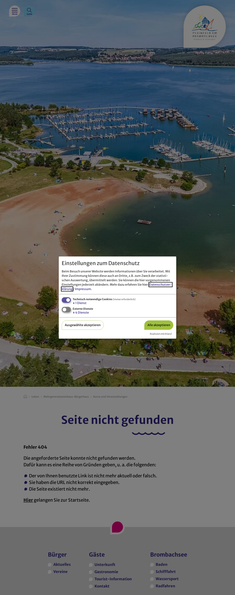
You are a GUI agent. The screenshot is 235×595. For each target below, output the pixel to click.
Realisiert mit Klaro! (161, 333)
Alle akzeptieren (158, 325)
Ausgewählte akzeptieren (83, 325)
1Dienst (79, 303)
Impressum (83, 289)
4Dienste (81, 312)
